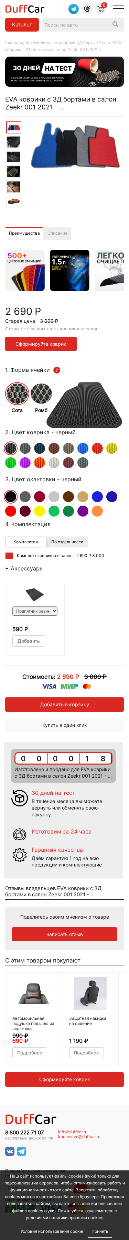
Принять (100, 1231)
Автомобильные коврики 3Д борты (60, 42)
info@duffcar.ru (72, 1132)
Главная (13, 42)
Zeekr (104, 42)
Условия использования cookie (52, 1231)
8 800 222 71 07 (24, 1133)
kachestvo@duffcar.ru (79, 1136)
